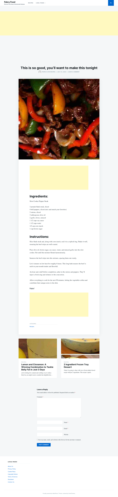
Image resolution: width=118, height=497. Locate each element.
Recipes (30, 3)
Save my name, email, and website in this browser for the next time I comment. (59, 440)
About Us (10, 466)
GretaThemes (72, 493)
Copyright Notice (13, 474)
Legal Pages (40, 3)
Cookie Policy (11, 471)
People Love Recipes (48, 71)
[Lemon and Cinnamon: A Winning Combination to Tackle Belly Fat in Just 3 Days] (38, 348)
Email (66, 428)
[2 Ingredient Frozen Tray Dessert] (80, 348)
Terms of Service (12, 476)
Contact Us (11, 482)
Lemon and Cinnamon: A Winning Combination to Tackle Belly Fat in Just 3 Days (37, 367)
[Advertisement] (52, 23)
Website (66, 434)
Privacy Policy (12, 469)
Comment (40, 397)
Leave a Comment (74, 71)
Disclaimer (11, 479)
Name (66, 422)
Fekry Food (9, 2)
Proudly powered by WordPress (50, 493)
